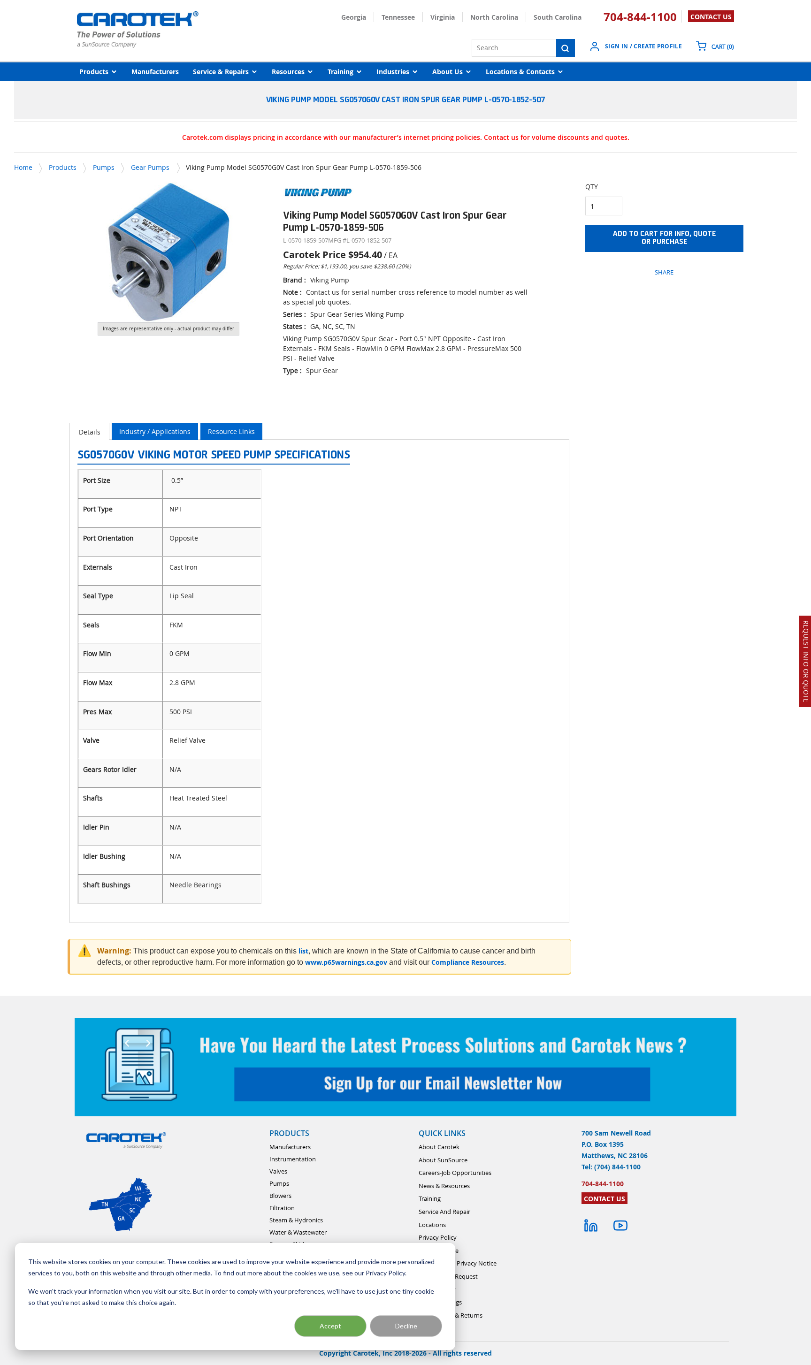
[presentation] (89, 431)
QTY (591, 186)
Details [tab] (89, 431)
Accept (330, 1326)
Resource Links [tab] (231, 431)
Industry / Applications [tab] (155, 431)
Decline (406, 1326)
